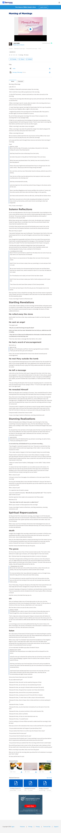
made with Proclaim (46, 43)
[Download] (21, 772)
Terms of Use (46, 826)
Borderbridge (42, 790)
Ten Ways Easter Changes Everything (20, 788)
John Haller (16, 43)
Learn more (43, 7)
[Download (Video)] (50, 72)
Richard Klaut (13, 790)
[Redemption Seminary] (30, 804)
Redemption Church (18, 45)
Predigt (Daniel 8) (44, 788)
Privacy (38, 826)
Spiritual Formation (29, 788)
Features (22, 826)
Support (56, 826)
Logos (12, 826)
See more (49, 761)
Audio (14, 68)
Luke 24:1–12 (12, 52)
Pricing (30, 826)
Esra (25, 790)
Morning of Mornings (19, 72)
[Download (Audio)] (50, 68)
